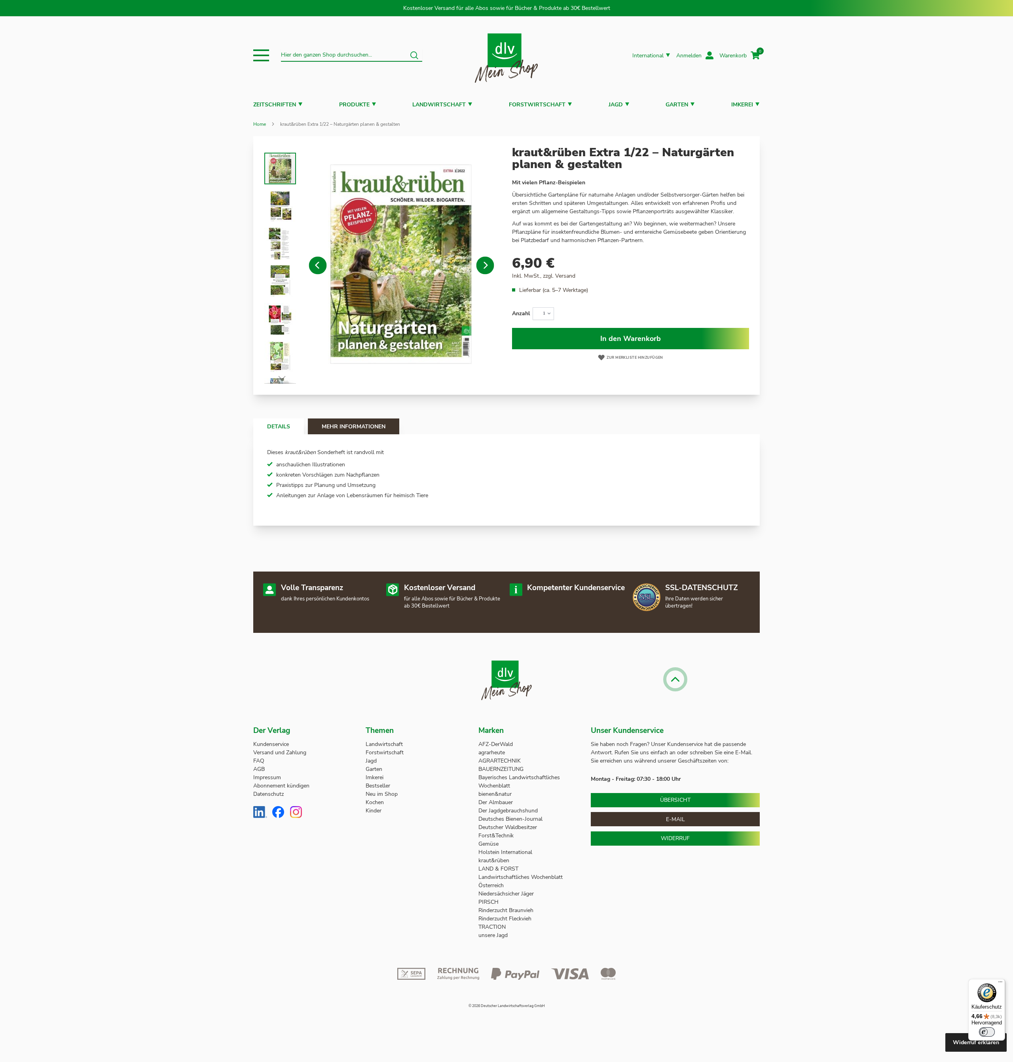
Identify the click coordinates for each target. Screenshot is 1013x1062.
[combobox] (351, 55)
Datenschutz (268, 794)
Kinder (373, 810)
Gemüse (489, 844)
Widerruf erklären (976, 1042)
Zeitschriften (274, 104)
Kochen (375, 802)
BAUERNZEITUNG (501, 769)
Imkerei (742, 104)
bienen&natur (495, 794)
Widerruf (675, 838)
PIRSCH (488, 902)
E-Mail (675, 819)
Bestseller (378, 785)
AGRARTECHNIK (499, 761)
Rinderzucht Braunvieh (506, 910)
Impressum (267, 777)
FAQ (258, 761)
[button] (261, 55)
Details (278, 426)
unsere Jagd (493, 935)
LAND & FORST (499, 869)
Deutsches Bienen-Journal (510, 819)
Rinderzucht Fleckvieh (504, 918)
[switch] (987, 1032)
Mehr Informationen (353, 426)
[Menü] (1000, 983)
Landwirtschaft (439, 104)
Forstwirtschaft (537, 104)
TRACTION (492, 927)
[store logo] (506, 55)
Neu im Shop (382, 794)
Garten (677, 104)
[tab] (278, 426)
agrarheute (491, 752)
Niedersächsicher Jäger (506, 893)
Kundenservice (271, 744)
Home (259, 124)
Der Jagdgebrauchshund (508, 810)
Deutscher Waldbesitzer (507, 827)
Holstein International (506, 852)
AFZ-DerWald (495, 744)
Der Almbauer (495, 802)
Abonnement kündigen (281, 785)
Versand (565, 276)
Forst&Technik (496, 835)
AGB (259, 769)
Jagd (616, 104)
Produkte (354, 104)
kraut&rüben (493, 860)
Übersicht (675, 800)
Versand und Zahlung (279, 752)
